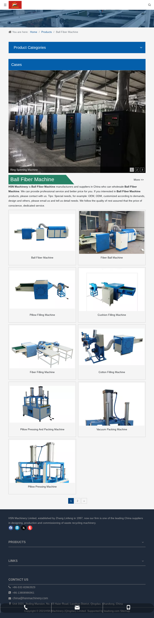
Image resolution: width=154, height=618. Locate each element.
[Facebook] (10, 527)
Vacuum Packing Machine (112, 429)
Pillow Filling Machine (42, 314)
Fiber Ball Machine (112, 257)
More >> (139, 179)
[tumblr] (30, 527)
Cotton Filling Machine (112, 372)
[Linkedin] (17, 527)
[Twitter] (23, 527)
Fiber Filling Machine (42, 372)
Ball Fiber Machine (42, 257)
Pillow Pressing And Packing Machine (42, 429)
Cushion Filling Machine (112, 314)
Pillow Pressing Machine (42, 486)
